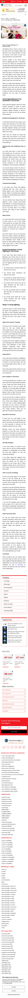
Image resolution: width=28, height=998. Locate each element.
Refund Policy (5, 923)
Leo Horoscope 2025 (7, 944)
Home (2, 18)
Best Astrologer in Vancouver (9, 907)
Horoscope (7, 584)
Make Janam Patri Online (8, 768)
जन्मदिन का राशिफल (6, 814)
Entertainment (8, 587)
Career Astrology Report (8, 758)
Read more (5, 667)
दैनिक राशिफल (5, 809)
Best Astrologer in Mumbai (8, 909)
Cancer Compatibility (7, 847)
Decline (14, 991)
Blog (3, 882)
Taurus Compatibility (7, 842)
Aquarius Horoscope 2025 (8, 956)
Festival (6, 591)
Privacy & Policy (6, 917)
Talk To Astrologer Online (8, 756)
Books (3, 876)
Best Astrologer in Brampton (9, 892)
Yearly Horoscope (6, 805)
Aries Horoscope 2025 (7, 936)
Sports (6, 594)
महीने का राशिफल (6, 816)
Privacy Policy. (8, 983)
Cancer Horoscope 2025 (8, 942)
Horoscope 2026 (6, 832)
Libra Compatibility (6, 853)
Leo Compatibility (6, 849)
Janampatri (5, 711)
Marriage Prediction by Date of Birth (11, 770)
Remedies (5, 700)
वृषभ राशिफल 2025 (6, 965)
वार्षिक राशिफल (5, 818)
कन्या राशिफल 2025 (6, 973)
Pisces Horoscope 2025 (7, 958)
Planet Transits (8, 604)
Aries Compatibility (6, 840)
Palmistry (4, 820)
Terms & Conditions (7, 919)
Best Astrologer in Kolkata (8, 915)
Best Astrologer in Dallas (8, 900)
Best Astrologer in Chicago (8, 894)
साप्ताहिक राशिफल (6, 811)
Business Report (6, 781)
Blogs (7, 18)
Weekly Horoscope (6, 799)
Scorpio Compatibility (7, 855)
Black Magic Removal (7, 785)
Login (20, 1)
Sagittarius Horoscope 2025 (9, 952)
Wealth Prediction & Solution (9, 778)
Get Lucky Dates (6, 764)
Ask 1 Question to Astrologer (9, 787)
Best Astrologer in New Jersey (9, 890)
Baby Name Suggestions (8, 766)
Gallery (3, 878)
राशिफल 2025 (5, 961)
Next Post (6, 652)
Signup (25, 1)
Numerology (5, 807)
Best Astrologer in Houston (8, 903)
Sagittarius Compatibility (8, 857)
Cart (14, 1)
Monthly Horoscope (7, 803)
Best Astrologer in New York (9, 886)
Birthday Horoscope (7, 801)
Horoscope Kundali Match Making (10, 772)
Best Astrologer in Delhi (7, 911)
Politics (6, 597)
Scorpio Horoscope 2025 (8, 950)
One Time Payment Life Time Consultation (13, 774)
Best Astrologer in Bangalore (9, 913)
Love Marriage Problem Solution (10, 791)
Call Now (14, 731)
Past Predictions (6, 880)
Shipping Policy (5, 921)
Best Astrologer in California (9, 888)
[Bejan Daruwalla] (6, 5)
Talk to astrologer (14, 727)
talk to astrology (17, 565)
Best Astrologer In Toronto (8, 905)
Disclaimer (4, 925)
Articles (4, 871)
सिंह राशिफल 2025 (6, 971)
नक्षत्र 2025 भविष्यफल (7, 826)
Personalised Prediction (8, 697)
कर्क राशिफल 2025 (6, 969)
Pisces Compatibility (7, 863)
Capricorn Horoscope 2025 (8, 954)
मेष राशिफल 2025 (6, 963)
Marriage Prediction (7, 707)
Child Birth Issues (6, 776)
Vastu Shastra (8, 607)
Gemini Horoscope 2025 (8, 940)
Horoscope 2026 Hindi (7, 834)
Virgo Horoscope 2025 (7, 946)
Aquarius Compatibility (7, 861)
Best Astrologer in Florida (8, 898)
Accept (14, 987)
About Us (4, 869)
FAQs (3, 927)
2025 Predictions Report (8, 704)
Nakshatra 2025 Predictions (9, 824)
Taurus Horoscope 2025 (8, 938)
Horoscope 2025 (6, 933)
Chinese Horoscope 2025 (8, 828)
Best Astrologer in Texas (8, 896)
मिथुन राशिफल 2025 (6, 967)
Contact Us (5, 884)
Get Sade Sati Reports (7, 783)
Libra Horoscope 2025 (7, 948)
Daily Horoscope (6, 797)
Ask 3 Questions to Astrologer (9, 789)
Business (6, 601)
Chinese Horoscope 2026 (8, 830)
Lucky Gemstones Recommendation (11, 760)
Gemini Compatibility (7, 845)
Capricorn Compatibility (8, 859)
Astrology (13, 18)
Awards (4, 873)
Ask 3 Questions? (7, 693)
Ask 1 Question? (6, 689)
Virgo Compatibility (7, 851)
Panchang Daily (8, 610)
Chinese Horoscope (7, 822)
